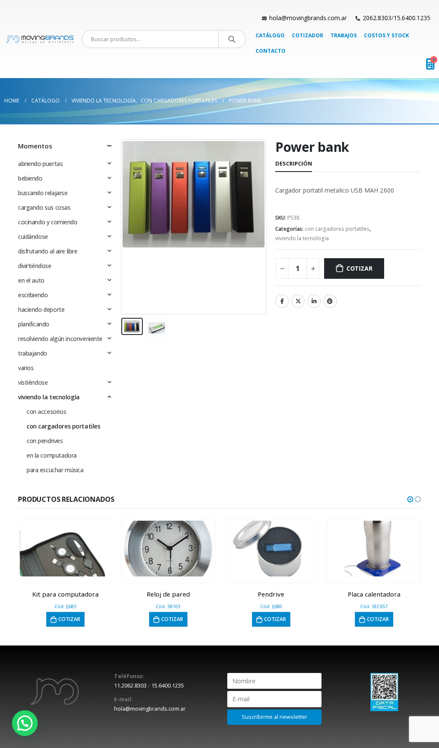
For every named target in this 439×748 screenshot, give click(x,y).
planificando (33, 324)
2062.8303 (377, 18)
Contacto (271, 50)
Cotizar (359, 268)
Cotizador (307, 35)
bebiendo (30, 178)
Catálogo (270, 35)
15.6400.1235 (412, 18)
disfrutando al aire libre (48, 251)
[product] (65, 548)
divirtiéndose (34, 266)
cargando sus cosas (44, 207)
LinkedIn (314, 301)
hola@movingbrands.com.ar (308, 18)
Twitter (298, 301)
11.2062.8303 (130, 685)
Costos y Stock (386, 35)
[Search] (232, 39)
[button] (410, 499)
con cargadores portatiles (337, 228)
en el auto (31, 280)
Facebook (282, 301)
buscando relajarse (42, 193)
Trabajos (344, 35)
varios (25, 368)
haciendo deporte (41, 309)
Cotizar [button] (69, 619)
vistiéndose (33, 382)
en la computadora (52, 455)
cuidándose (33, 236)
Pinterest (330, 301)
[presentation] (123, 226)
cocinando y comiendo (48, 222)
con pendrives (45, 441)
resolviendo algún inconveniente (60, 339)
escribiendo (33, 295)
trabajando (32, 353)
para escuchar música (55, 470)
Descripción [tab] (293, 163)
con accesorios (46, 411)
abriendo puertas (40, 164)
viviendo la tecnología (302, 238)
